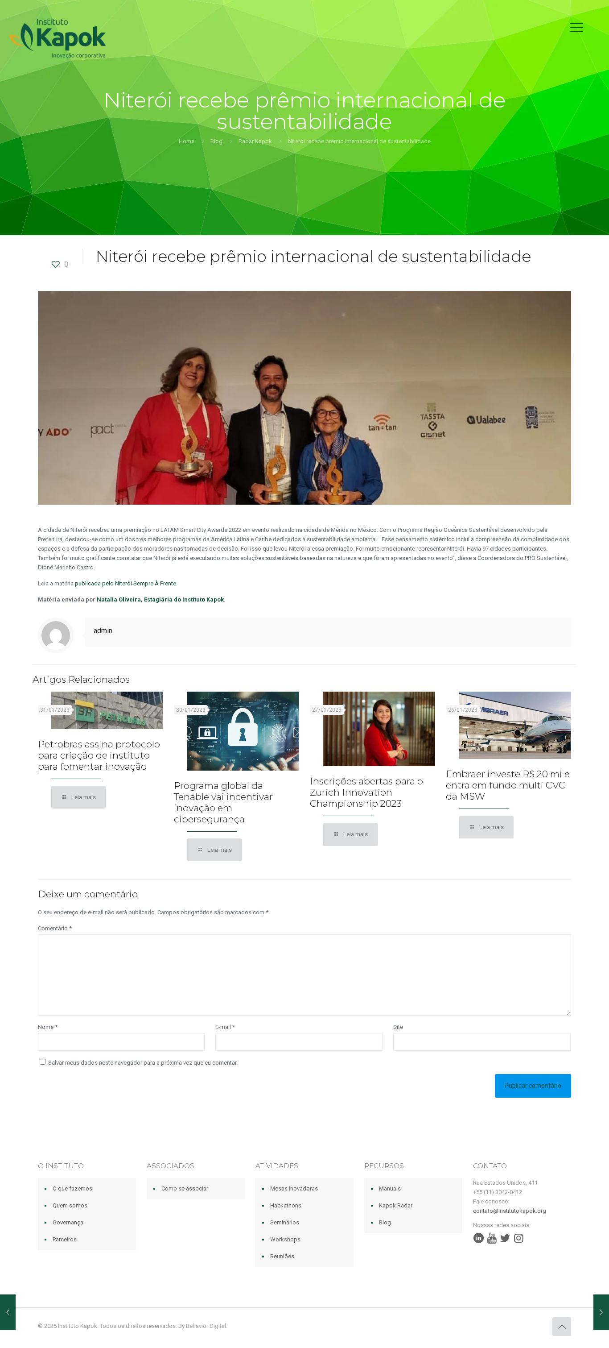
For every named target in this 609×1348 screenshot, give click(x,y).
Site (398, 1027)
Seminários (284, 1222)
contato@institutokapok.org (509, 1210)
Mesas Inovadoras (294, 1188)
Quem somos (70, 1205)
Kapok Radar (395, 1205)
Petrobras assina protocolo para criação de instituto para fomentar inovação (99, 755)
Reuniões (282, 1256)
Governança (68, 1222)
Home (186, 141)
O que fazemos (72, 1188)
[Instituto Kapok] (57, 38)
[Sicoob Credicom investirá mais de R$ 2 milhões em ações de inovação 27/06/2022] (601, 1312)
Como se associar (184, 1188)
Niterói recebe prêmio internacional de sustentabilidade (359, 141)
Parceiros (65, 1239)
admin (103, 630)
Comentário (55, 928)
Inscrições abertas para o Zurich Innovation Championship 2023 (366, 792)
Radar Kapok (255, 141)
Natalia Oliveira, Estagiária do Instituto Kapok (160, 599)
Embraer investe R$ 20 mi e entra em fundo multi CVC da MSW (508, 785)
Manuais (390, 1188)
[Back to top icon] (561, 1326)
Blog (216, 141)
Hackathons (285, 1205)
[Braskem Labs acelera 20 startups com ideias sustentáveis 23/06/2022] (8, 1312)
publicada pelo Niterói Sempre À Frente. (126, 583)
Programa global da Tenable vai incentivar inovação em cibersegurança (223, 802)
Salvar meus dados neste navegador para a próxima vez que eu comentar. (143, 1062)
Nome (48, 1027)
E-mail (225, 1027)
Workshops (285, 1239)
